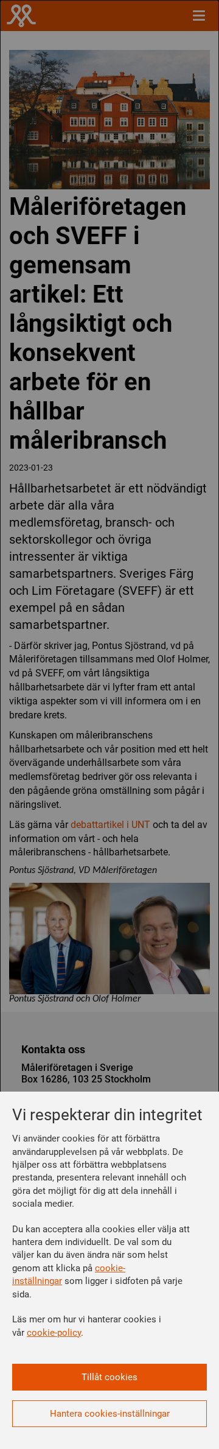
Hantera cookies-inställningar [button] (110, 1413)
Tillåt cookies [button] (109, 1377)
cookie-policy (54, 1332)
